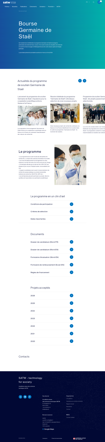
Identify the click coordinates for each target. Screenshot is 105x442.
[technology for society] (7, 2)
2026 (33, 296)
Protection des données (57, 438)
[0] (100, 2)
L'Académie (69, 398)
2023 (33, 318)
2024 (33, 311)
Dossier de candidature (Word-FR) (44, 242)
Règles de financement (40, 272)
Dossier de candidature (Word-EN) (44, 250)
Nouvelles (14, 6)
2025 (33, 303)
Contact (68, 409)
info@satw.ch (45, 409)
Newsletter (69, 406)
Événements (33, 6)
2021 (33, 334)
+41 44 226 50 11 (46, 407)
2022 (33, 326)
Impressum (44, 438)
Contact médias (70, 417)
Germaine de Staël (23, 11)
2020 (33, 341)
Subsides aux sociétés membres (74, 401)
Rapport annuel (70, 404)
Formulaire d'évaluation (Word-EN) (45, 257)
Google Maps (49, 429)
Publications (23, 6)
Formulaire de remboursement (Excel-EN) (47, 265)
